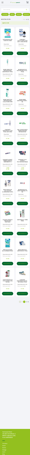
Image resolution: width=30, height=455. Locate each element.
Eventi (3, 452)
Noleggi (4, 449)
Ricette (4, 447)
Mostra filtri (5, 19)
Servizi (4, 445)
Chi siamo (4, 443)
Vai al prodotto (8, 53)
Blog (3, 454)
